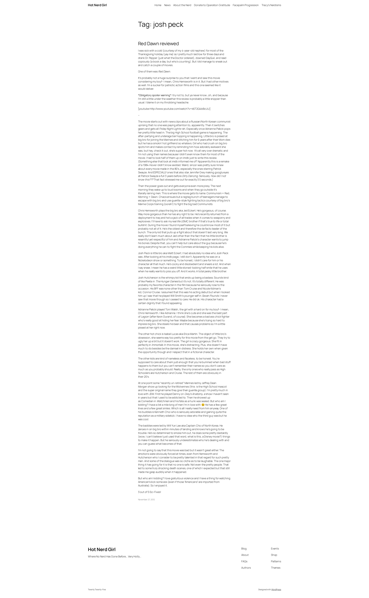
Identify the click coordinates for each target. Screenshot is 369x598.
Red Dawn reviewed (158, 43)
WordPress (276, 589)
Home (158, 5)
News (167, 5)
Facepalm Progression (246, 5)
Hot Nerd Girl (97, 5)
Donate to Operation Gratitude (212, 5)
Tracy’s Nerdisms (271, 5)
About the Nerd (182, 5)
